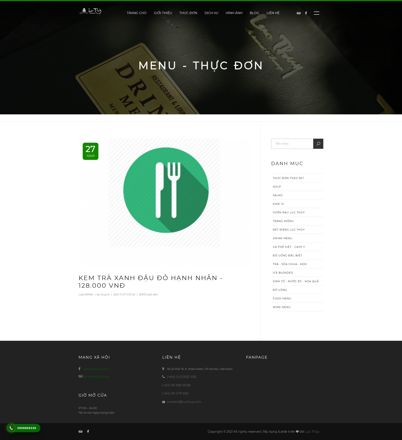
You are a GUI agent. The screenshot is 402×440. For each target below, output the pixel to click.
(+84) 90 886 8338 (176, 385)
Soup (277, 186)
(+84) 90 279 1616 (175, 393)
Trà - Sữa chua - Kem (290, 264)
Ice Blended (283, 272)
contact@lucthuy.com (184, 402)
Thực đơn (188, 13)
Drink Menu (282, 238)
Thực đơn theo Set (288, 178)
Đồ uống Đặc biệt (287, 255)
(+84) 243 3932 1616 (181, 377)
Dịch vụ (211, 13)
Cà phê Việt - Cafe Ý (289, 246)
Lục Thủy (312, 431)
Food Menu (282, 298)
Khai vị (278, 203)
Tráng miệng (283, 221)
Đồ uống (280, 289)
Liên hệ (273, 13)
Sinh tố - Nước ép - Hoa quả (296, 281)
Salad (278, 195)
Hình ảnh (234, 13)
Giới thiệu (163, 13)
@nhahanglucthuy (96, 369)
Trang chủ (137, 13)
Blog (254, 13)
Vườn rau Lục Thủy (289, 212)
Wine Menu (282, 307)
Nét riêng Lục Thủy (289, 229)
